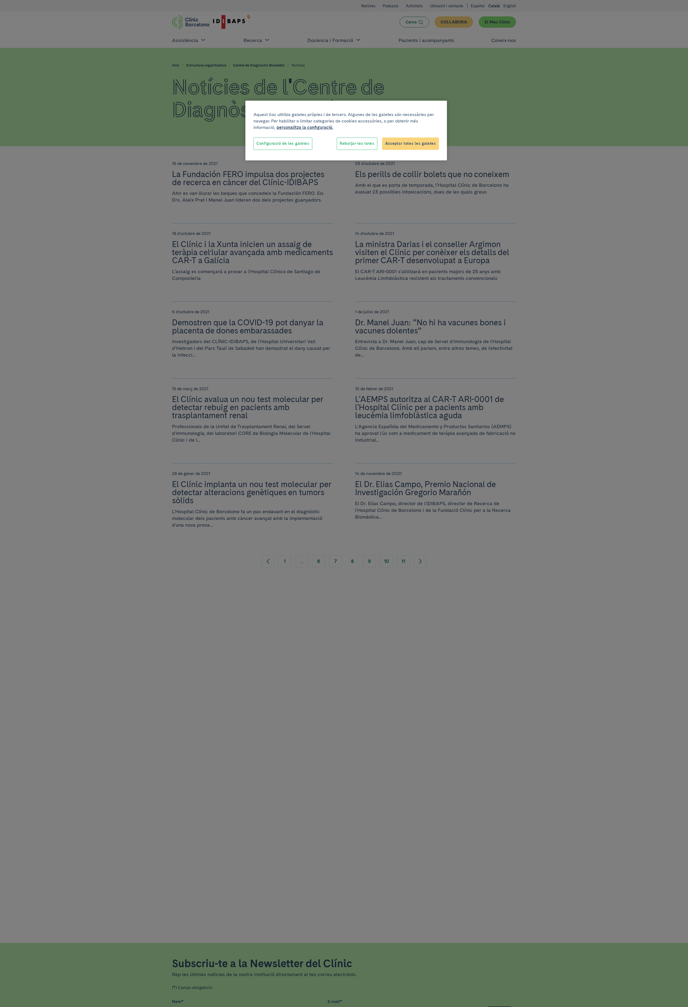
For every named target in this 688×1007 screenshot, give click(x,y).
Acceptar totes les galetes (410, 143)
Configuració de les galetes (282, 143)
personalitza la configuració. (305, 127)
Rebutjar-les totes (357, 143)
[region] (346, 130)
